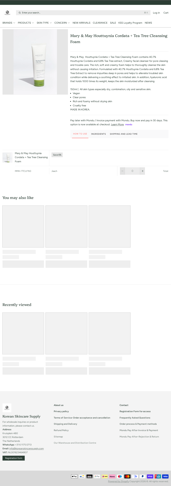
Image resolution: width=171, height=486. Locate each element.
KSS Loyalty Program (130, 22)
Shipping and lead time (124, 134)
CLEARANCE (100, 22)
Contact (124, 405)
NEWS (148, 22)
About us (58, 405)
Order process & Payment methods (138, 424)
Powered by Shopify (118, 481)
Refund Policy (61, 430)
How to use (80, 134)
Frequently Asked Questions (135, 417)
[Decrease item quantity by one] (122, 171)
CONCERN (60, 22)
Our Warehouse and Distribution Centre (75, 442)
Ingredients (98, 134)
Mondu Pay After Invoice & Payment (139, 430)
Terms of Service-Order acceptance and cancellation (82, 417)
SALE (113, 22)
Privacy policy (61, 411)
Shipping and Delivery (65, 424)
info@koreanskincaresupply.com (26, 448)
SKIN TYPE (43, 22)
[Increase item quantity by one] (142, 171)
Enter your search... (85, 12)
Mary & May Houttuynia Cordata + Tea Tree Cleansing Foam (31, 157)
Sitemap (58, 436)
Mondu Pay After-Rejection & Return (139, 436)
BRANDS (7, 22)
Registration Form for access (135, 411)
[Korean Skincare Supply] (9, 12)
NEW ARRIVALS (81, 22)
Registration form (13, 458)
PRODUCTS (24, 22)
